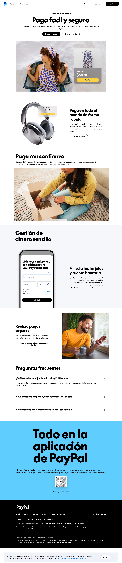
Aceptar (105, 557)
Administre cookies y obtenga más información (71, 558)
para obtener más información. (62, 542)
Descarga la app (51, 34)
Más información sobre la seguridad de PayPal (34, 344)
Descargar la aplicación (61, 492)
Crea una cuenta (71, 34)
